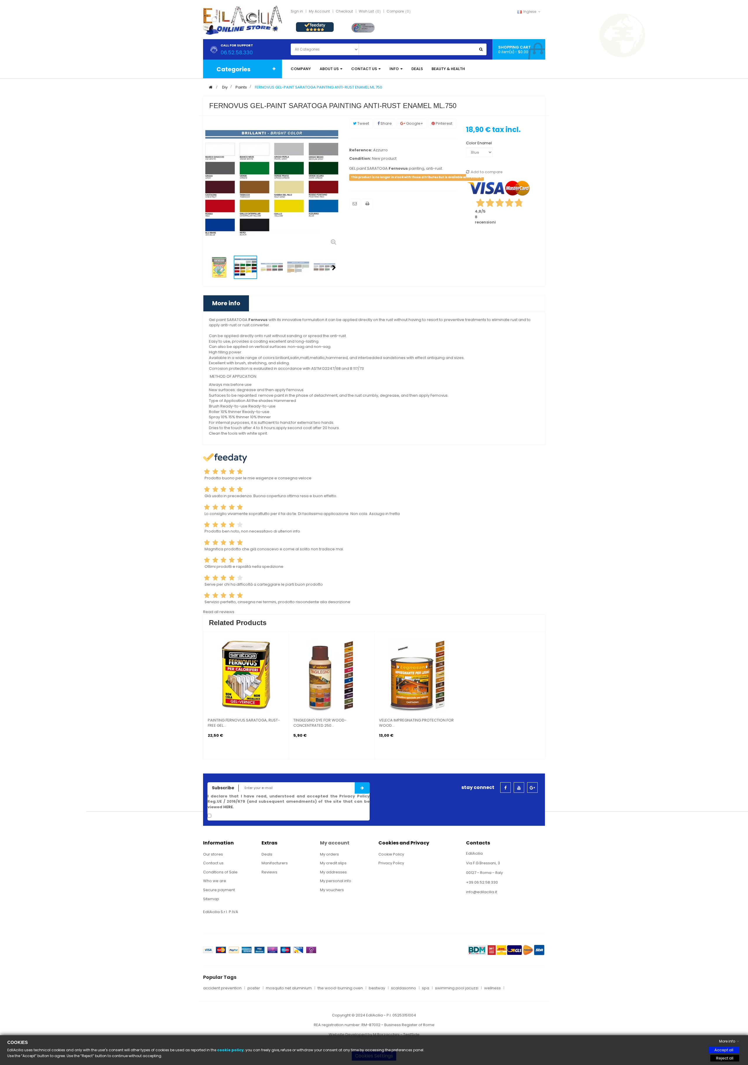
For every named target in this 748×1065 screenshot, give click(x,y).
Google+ (414, 123)
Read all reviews (218, 612)
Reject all (724, 1058)
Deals (267, 854)
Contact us (213, 863)
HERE (228, 807)
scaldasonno (403, 988)
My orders (329, 854)
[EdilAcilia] (242, 20)
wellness (492, 988)
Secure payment (219, 890)
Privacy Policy (391, 863)
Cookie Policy (391, 854)
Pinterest (443, 123)
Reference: (360, 150)
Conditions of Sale (220, 872)
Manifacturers (275, 863)
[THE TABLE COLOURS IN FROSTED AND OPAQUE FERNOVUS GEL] (271, 267)
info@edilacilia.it (481, 892)
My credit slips (333, 863)
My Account (319, 11)
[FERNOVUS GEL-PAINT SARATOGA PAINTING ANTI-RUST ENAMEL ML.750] (219, 267)
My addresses (333, 872)
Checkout (344, 11)
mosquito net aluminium (289, 988)
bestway (377, 988)
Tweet (362, 123)
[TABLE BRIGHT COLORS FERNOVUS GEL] (245, 267)
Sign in (297, 11)
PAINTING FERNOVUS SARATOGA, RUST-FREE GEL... (244, 723)
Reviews (269, 872)
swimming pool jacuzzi (456, 988)
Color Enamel (479, 143)
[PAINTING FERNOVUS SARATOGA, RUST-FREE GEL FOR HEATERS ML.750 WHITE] (246, 675)
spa (425, 988)
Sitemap (211, 899)
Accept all (723, 1050)
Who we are (214, 881)
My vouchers (332, 890)
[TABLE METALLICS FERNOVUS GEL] (324, 267)
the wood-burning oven (340, 988)
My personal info (335, 881)
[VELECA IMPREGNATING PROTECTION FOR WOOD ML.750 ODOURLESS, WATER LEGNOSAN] (417, 675)
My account (334, 842)
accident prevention (222, 988)
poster (253, 988)
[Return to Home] (210, 87)
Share (386, 123)
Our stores (213, 854)
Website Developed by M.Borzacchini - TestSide (374, 1034)
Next (334, 267)
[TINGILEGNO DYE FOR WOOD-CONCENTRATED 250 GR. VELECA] (331, 675)
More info (226, 303)
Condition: (360, 158)
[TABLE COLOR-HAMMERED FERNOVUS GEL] (298, 267)
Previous (209, 267)
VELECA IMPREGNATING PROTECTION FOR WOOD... (416, 723)
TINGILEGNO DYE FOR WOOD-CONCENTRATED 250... (320, 723)
